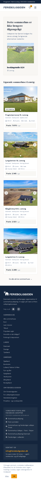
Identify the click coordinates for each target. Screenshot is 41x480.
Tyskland (6, 352)
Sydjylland (7, 374)
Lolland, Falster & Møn (11, 367)
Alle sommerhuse (9, 319)
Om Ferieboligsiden (10, 392)
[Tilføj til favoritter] (34, 109)
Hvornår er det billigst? (11, 334)
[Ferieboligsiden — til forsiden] (18, 293)
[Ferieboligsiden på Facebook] (13, 309)
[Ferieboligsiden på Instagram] (19, 309)
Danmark (6, 346)
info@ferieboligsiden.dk (17, 451)
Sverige (6, 349)
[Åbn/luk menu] (35, 7)
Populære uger (8, 331)
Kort (5, 322)
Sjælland (6, 361)
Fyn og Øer (7, 370)
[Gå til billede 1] (20, 110)
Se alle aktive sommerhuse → (20, 279)
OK (14, 476)
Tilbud (5, 328)
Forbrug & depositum (11, 337)
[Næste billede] (35, 99)
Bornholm (6, 364)
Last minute (7, 325)
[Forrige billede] (6, 99)
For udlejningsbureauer (11, 395)
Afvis (7, 476)
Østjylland (7, 380)
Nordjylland (7, 383)
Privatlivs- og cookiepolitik (13, 401)
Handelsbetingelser (10, 398)
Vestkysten (7, 377)
